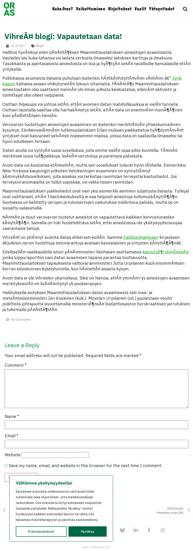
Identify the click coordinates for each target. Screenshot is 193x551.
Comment (16, 365)
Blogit (40, 45)
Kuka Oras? (62, 9)
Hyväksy (87, 531)
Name (12, 416)
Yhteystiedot (161, 9)
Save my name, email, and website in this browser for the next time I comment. (85, 466)
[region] (61, 508)
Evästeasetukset (41, 531)
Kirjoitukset (120, 9)
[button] (185, 9)
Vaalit (140, 9)
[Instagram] (162, 530)
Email (11, 436)
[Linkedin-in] (135, 530)
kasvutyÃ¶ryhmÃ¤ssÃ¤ (165, 252)
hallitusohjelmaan (140, 237)
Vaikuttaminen (90, 9)
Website (12, 455)
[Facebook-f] (149, 530)
